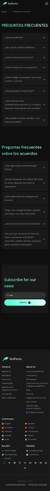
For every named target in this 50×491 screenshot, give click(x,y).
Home (4, 11)
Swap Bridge (7, 383)
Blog (28, 390)
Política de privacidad (37, 484)
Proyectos (6, 379)
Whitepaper (31, 379)
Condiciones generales (15, 484)
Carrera (29, 394)
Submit (23, 302)
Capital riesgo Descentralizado (33, 407)
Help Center (31, 402)
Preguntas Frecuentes (36, 398)
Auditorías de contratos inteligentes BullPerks (37, 384)
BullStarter (6, 371)
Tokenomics (31, 375)
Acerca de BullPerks (35, 371)
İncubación (7, 394)
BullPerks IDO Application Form (9, 388)
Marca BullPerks (9, 398)
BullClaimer (6, 375)
